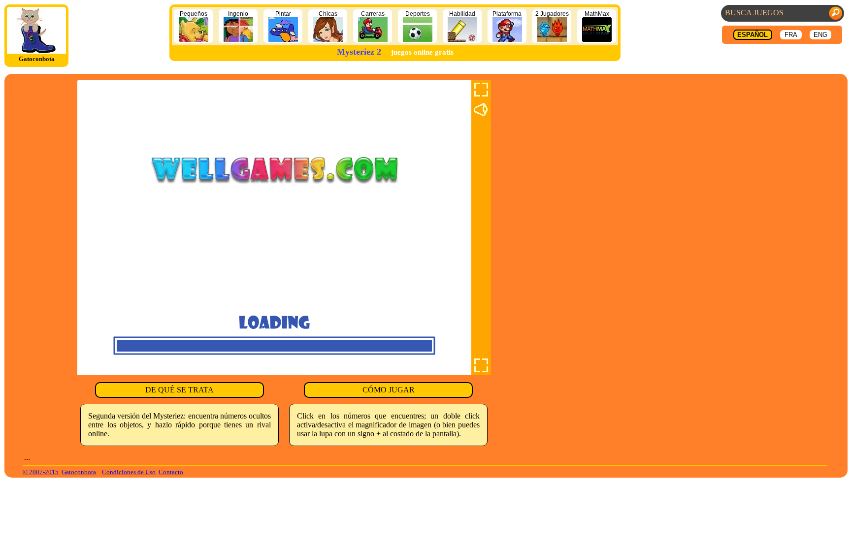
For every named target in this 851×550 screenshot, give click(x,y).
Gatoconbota (79, 472)
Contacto (171, 472)
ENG (820, 34)
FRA (791, 34)
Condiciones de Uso (129, 472)
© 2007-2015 (41, 472)
